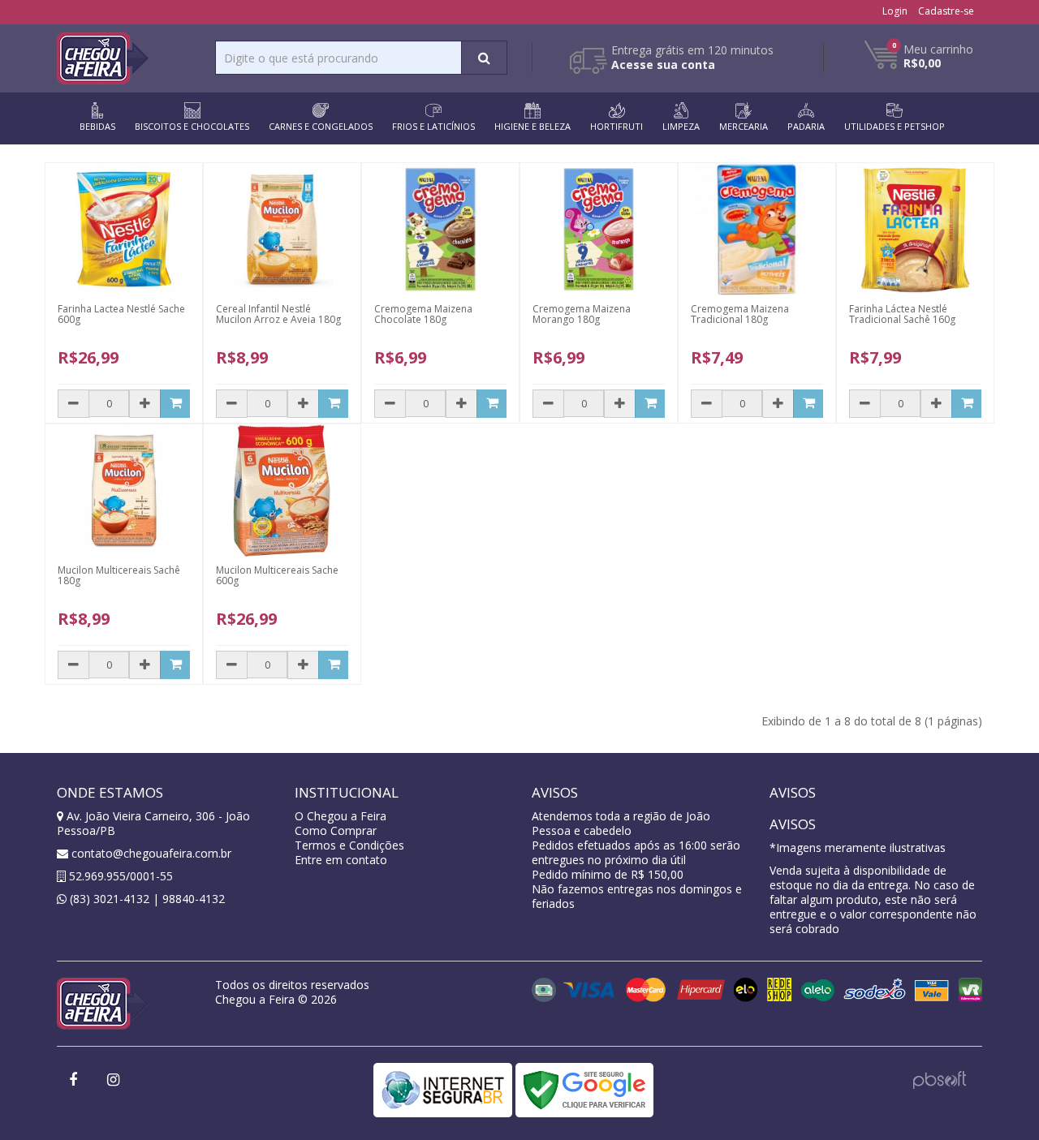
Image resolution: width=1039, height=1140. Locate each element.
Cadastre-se (946, 11)
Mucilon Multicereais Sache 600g (277, 575)
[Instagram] (113, 1080)
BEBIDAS (97, 126)
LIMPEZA (681, 126)
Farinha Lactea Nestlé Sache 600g (121, 314)
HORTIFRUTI (616, 126)
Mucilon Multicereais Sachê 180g (119, 575)
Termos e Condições (349, 845)
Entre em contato (341, 859)
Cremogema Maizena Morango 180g (581, 314)
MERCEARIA (743, 126)
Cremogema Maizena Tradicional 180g (740, 314)
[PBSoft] (939, 1078)
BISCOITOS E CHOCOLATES (192, 126)
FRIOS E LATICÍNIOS (433, 126)
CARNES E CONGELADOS (321, 126)
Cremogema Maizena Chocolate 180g (423, 314)
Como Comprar (336, 830)
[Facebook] (73, 1080)
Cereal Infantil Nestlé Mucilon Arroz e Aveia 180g (278, 314)
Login (895, 11)
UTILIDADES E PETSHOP (894, 126)
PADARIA (806, 126)
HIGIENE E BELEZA (532, 126)
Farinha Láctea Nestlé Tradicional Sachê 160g (902, 314)
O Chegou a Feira (340, 816)
